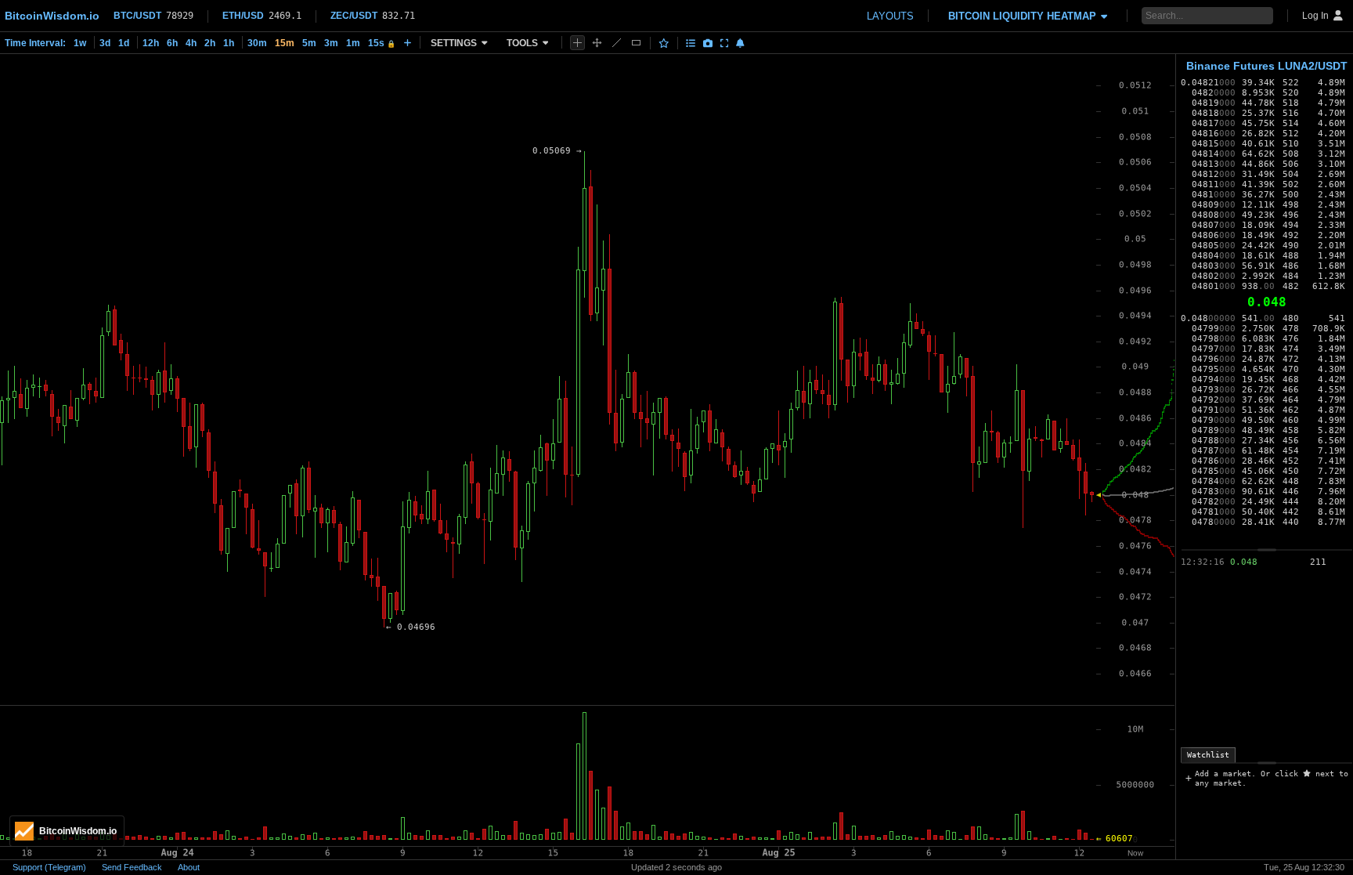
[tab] (1208, 755)
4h (191, 43)
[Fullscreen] (724, 43)
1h (228, 43)
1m (353, 43)
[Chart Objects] (690, 43)
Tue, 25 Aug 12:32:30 (1304, 867)
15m (284, 43)
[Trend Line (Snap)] (616, 42)
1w (80, 43)
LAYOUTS (890, 16)
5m (309, 43)
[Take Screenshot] (708, 43)
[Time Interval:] (407, 42)
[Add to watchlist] (663, 43)
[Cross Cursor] (577, 42)
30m (257, 43)
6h (172, 43)
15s (381, 43)
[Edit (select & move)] (597, 42)
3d (104, 43)
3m (331, 43)
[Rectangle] (636, 42)
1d (123, 43)
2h (209, 43)
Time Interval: (35, 43)
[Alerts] (740, 43)
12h (151, 43)
